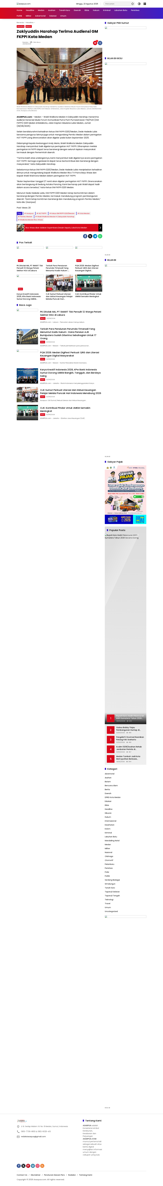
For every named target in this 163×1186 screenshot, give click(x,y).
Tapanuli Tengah (112, 895)
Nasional (108, 852)
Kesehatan (109, 825)
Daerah (108, 793)
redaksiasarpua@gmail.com (33, 1136)
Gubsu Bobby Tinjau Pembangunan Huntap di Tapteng (127, 728)
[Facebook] (85, 236)
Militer (107, 848)
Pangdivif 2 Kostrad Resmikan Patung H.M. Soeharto (130, 738)
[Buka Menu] (144, 3)
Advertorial (109, 773)
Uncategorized (111, 911)
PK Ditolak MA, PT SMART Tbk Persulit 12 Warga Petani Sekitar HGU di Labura (30, 268)
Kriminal (108, 832)
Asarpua (29, 213)
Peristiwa (109, 868)
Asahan (108, 777)
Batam (108, 781)
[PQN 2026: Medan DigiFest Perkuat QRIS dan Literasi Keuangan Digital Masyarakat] (88, 254)
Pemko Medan (26, 216)
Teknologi (109, 899)
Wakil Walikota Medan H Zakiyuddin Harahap (55, 216)
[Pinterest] (28, 1166)
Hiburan (108, 813)
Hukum (108, 817)
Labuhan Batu (111, 836)
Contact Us (22, 1175)
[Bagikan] (100, 43)
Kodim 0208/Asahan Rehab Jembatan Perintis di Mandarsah (129, 748)
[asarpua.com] (24, 3)
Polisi (107, 872)
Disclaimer (35, 1175)
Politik (107, 876)
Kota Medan (85, 213)
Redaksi (25, 42)
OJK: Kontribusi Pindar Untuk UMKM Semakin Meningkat (88, 295)
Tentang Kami (85, 1175)
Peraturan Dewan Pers (54, 1175)
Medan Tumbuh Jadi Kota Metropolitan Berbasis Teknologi (128, 757)
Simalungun (110, 884)
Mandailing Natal (112, 840)
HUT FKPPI (42, 213)
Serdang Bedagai (112, 880)
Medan (28, 26)
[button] (132, 4)
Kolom (107, 829)
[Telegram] (95, 236)
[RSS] (42, 1166)
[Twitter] (90, 236)
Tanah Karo (110, 888)
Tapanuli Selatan (112, 891)
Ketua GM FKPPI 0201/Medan (62, 213)
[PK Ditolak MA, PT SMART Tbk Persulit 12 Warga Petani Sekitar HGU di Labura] (30, 254)
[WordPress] (33, 1166)
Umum (108, 907)
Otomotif (109, 860)
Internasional (110, 821)
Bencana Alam (111, 785)
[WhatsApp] (100, 236)
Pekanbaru (109, 864)
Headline (20, 26)
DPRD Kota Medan (113, 797)
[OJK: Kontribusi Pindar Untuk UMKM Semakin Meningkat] (88, 283)
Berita (21, 261)
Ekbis (49, 261)
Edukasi (108, 801)
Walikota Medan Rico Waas (31, 220)
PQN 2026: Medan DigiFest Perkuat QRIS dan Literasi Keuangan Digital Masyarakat (87, 268)
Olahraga (109, 856)
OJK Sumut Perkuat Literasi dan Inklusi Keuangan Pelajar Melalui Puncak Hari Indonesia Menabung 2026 (59, 296)
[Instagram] (38, 1166)
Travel (107, 903)
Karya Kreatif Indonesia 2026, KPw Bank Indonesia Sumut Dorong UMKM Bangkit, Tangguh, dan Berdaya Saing (29, 296)
